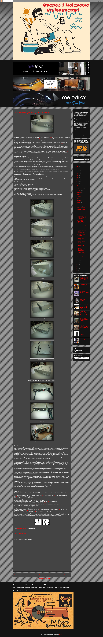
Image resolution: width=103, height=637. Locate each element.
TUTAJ (50, 137)
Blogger (60, 634)
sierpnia (79, 192)
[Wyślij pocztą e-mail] (29, 528)
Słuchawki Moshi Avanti (80, 239)
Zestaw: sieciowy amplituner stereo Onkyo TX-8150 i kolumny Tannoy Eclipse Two (84, 280)
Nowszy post (17, 574)
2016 (77, 260)
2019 (77, 179)
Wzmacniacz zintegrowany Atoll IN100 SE (84, 319)
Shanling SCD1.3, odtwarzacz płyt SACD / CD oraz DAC (84, 306)
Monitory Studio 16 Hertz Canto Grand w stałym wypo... (81, 222)
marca (78, 202)
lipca (78, 194)
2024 (77, 170)
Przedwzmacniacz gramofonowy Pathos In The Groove (81, 211)
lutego (78, 204)
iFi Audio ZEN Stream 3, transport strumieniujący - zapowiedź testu (84, 293)
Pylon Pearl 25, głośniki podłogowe (84, 285)
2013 (77, 266)
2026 (77, 166)
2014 (77, 264)
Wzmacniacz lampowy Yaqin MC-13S (83, 340)
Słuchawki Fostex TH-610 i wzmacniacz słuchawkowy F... (81, 243)
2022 (77, 173)
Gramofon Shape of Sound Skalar (81, 226)
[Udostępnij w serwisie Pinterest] (34, 528)
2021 (77, 175)
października (80, 188)
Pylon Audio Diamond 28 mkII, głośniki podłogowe (84, 313)
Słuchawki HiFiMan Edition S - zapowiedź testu (81, 235)
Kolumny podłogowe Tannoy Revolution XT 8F (84, 326)
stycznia (79, 206)
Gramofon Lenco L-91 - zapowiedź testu (81, 253)
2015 (77, 262)
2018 (77, 181)
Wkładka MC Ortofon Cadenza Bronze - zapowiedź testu (81, 230)
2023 (77, 171)
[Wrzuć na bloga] (30, 528)
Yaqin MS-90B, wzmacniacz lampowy (83, 299)
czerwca (79, 196)
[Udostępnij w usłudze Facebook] (33, 528)
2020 (77, 177)
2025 (77, 168)
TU (28, 492)
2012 (77, 268)
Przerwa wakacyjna (81, 207)
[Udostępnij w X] (32, 528)
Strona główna (42, 574)
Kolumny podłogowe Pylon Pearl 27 (84, 333)
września (79, 190)
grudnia (79, 185)
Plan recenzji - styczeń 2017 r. (81, 257)
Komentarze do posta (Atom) (44, 578)
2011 (77, 270)
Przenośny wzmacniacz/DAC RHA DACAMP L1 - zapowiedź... (81, 216)
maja (78, 198)
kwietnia (79, 200)
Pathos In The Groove (22, 530)
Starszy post (67, 574)
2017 (77, 183)
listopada (79, 187)
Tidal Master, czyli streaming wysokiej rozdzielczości (81, 249)
